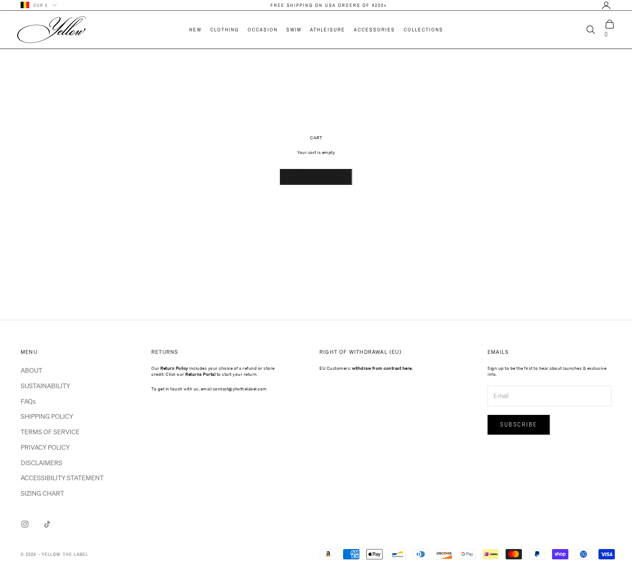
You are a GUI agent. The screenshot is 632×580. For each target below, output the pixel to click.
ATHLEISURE (327, 29)
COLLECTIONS (423, 29)
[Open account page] (606, 5)
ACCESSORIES (374, 29)
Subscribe (518, 424)
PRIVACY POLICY (45, 447)
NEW (195, 29)
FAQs (28, 401)
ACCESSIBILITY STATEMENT (62, 478)
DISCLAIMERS (41, 462)
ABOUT (31, 370)
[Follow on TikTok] (47, 524)
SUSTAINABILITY (45, 386)
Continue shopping (316, 176)
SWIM (293, 29)
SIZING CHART (42, 493)
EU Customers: (366, 368)
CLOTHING (224, 29)
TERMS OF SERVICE (50, 432)
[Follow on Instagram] (25, 524)
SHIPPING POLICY (47, 416)
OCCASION (263, 29)
